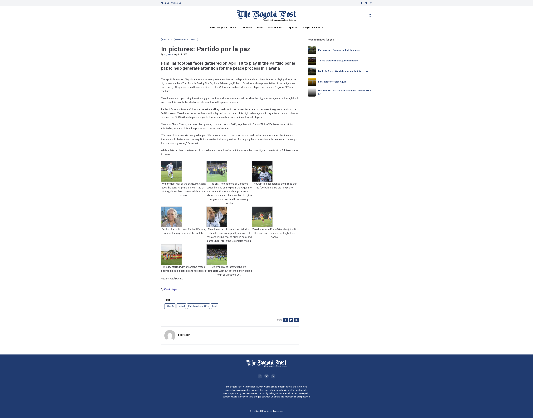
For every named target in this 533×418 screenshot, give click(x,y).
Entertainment (274, 27)
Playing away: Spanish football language (339, 50)
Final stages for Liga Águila (332, 81)
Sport (291, 27)
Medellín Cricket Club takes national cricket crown (343, 71)
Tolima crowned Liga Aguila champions (338, 60)
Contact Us (176, 3)
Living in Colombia (311, 27)
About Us (165, 3)
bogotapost (169, 54)
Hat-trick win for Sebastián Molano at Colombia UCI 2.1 (344, 92)
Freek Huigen (171, 289)
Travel (260, 27)
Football (181, 306)
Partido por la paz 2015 (198, 306)
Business (247, 27)
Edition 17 (170, 306)
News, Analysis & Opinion (223, 27)
